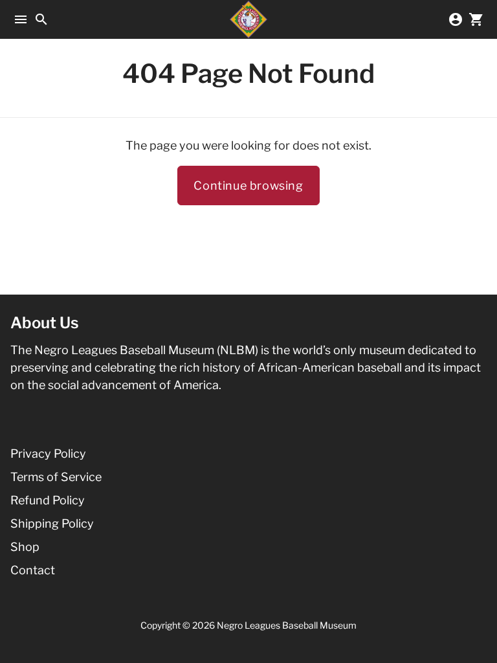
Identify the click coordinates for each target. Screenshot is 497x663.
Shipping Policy (52, 523)
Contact (32, 570)
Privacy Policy (48, 453)
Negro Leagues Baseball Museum (287, 625)
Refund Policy (47, 500)
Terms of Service (56, 477)
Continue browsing (248, 185)
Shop (24, 547)
